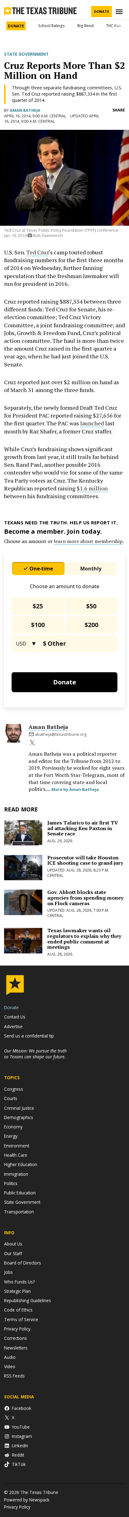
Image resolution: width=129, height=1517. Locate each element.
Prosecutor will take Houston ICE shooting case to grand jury (85, 860)
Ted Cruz (37, 252)
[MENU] (120, 11)
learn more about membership (88, 541)
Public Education (20, 1193)
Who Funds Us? (19, 1282)
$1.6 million (92, 488)
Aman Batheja (25, 110)
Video (9, 1366)
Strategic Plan (17, 1291)
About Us (13, 1244)
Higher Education (20, 1164)
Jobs (8, 1272)
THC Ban (113, 25)
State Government (26, 54)
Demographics (18, 1117)
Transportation (19, 1212)
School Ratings (51, 25)
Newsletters (16, 1348)
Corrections (15, 1338)
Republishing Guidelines (27, 1300)
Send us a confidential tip (29, 1036)
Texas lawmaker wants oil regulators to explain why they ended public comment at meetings (84, 938)
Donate (101, 11)
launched (92, 423)
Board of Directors (22, 1263)
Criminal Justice (19, 1108)
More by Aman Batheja (75, 789)
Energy (11, 1136)
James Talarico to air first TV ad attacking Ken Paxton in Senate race (82, 828)
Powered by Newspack (26, 1500)
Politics (11, 1183)
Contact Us (14, 1017)
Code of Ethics (18, 1310)
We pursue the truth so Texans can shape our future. (35, 1054)
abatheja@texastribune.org (60, 734)
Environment (16, 1146)
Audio (10, 1357)
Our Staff (13, 1253)
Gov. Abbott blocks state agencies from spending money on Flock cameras (85, 897)
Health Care (15, 1155)
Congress (13, 1089)
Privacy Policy (17, 1329)
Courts (10, 1098)
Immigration (16, 1174)
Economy (13, 1127)
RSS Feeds (14, 1376)
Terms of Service (21, 1319)
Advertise (13, 1026)
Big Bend (85, 25)
